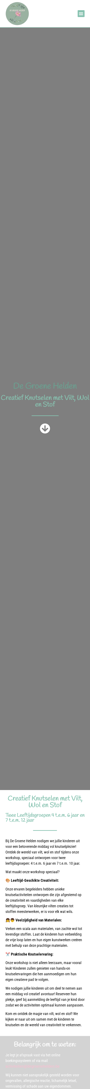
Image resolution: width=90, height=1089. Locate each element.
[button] (81, 13)
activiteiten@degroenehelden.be (32, 1066)
